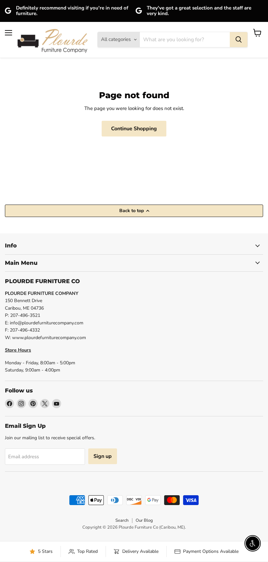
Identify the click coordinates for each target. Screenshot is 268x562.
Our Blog (144, 520)
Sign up (102, 456)
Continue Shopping (134, 128)
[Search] (238, 39)
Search (121, 520)
